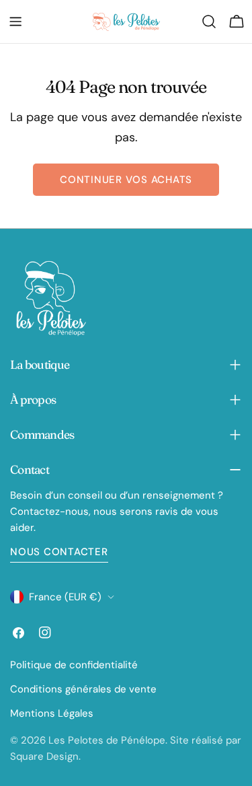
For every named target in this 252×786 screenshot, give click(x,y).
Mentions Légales (51, 713)
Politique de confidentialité (74, 665)
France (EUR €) (65, 597)
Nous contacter (59, 552)
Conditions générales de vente (83, 689)
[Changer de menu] (15, 21)
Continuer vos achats (126, 179)
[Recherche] (209, 21)
